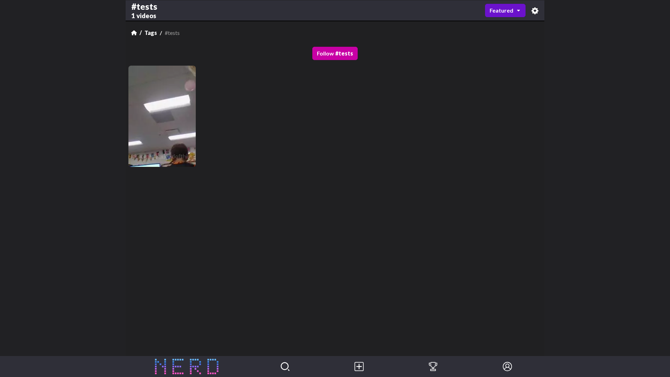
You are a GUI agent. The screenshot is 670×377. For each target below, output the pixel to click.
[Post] (359, 366)
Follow (335, 53)
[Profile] (507, 366)
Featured (501, 10)
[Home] (134, 33)
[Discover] (285, 366)
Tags (150, 32)
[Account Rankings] (433, 366)
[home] (187, 366)
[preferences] (535, 10)
